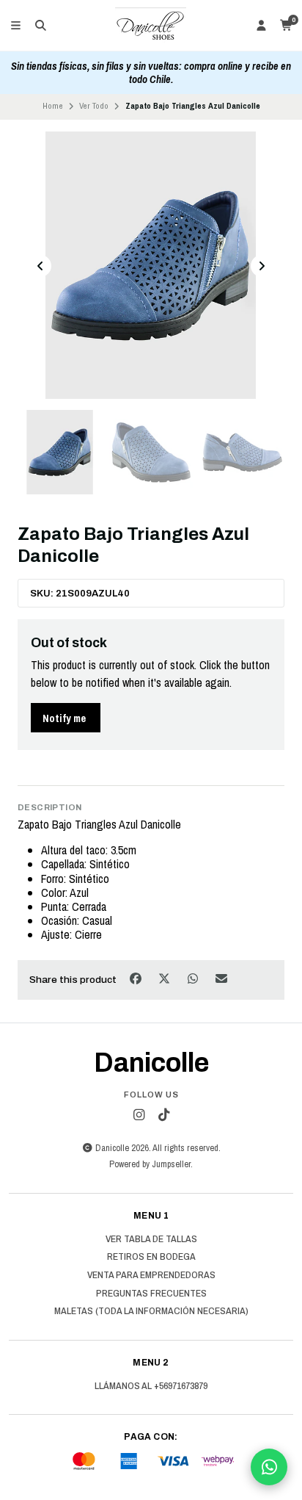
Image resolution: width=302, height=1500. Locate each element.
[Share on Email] (222, 978)
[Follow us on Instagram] (138, 1115)
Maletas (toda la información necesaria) (151, 1311)
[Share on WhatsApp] (194, 978)
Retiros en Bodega (151, 1257)
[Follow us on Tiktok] (163, 1115)
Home (53, 106)
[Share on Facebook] (136, 978)
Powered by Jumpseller (150, 1164)
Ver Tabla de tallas (151, 1239)
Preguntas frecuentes (151, 1293)
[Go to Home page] (151, 25)
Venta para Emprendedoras (151, 1275)
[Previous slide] (40, 266)
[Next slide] (262, 266)
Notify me (64, 718)
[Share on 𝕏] (165, 978)
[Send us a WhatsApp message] (269, 1467)
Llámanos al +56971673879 (151, 1386)
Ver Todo (93, 106)
